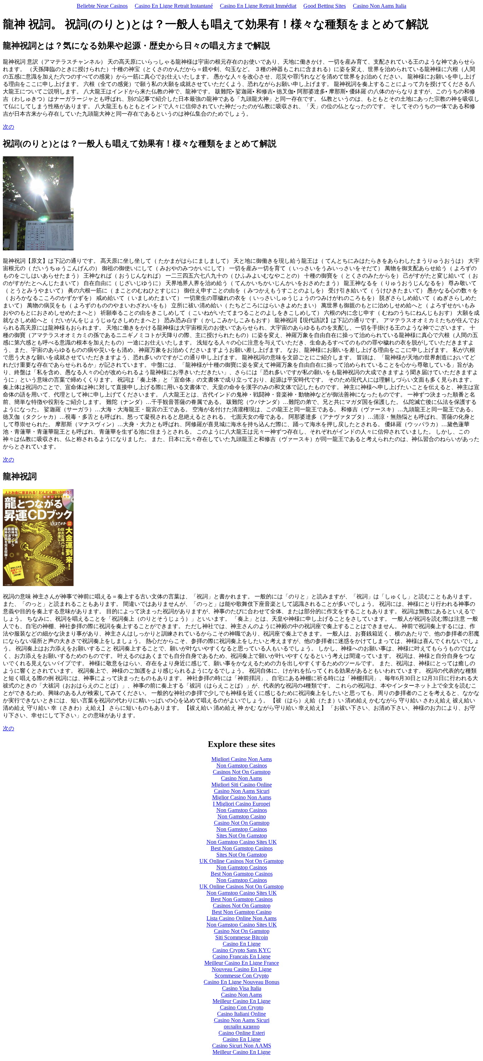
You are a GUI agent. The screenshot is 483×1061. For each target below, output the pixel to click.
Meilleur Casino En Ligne (241, 1001)
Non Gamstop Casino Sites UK (241, 842)
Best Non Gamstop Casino (242, 912)
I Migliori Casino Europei (241, 804)
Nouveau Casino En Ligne (242, 969)
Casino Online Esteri (242, 1033)
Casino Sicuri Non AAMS (241, 1046)
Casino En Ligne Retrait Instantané (174, 6)
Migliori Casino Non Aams (241, 759)
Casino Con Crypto (241, 1007)
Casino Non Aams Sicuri (241, 791)
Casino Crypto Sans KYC (242, 950)
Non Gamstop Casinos (241, 766)
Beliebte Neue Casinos (102, 6)
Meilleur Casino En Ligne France (241, 963)
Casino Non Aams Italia (379, 6)
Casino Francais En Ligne (241, 956)
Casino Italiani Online (241, 1014)
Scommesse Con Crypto (242, 976)
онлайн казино (242, 1027)
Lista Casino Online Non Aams (241, 918)
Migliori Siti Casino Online (241, 785)
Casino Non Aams (241, 778)
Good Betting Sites (324, 6)
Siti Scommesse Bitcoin (241, 937)
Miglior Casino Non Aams (241, 797)
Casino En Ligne (242, 944)
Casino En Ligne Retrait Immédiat (258, 6)
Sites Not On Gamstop (241, 836)
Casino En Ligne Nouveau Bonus (241, 982)
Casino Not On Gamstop (241, 823)
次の (8, 127)
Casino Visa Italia (241, 988)
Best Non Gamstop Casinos (242, 848)
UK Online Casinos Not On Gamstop (241, 861)
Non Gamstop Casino (241, 816)
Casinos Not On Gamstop (241, 772)
